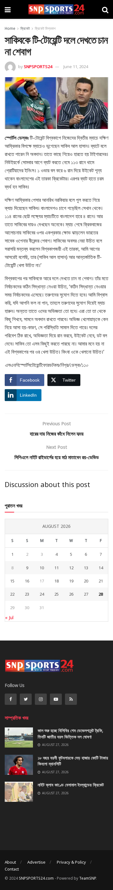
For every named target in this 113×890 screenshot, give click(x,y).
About (10, 862)
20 (86, 581)
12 (71, 568)
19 (71, 581)
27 (86, 594)
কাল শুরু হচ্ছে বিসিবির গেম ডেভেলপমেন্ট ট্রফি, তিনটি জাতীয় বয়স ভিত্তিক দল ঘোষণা (70, 733)
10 (42, 568)
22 (12, 594)
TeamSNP (87, 878)
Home (10, 28)
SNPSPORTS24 (38, 66)
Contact (12, 869)
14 (101, 568)
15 (12, 581)
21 (101, 581)
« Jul (9, 617)
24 (42, 594)
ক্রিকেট (25, 28)
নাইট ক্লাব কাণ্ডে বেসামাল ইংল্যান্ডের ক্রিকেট (71, 785)
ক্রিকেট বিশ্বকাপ (45, 28)
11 (56, 568)
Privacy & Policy (71, 862)
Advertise (36, 862)
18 (56, 581)
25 (56, 594)
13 (86, 568)
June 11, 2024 (75, 66)
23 (27, 594)
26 (71, 594)
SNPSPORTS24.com (36, 878)
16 (27, 581)
